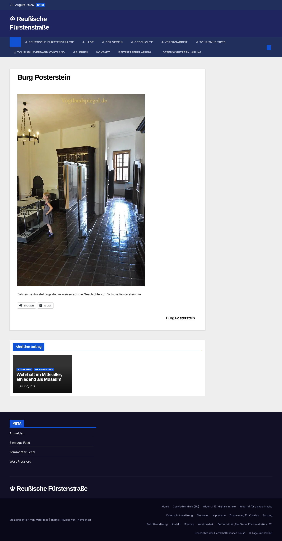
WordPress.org (20, 461)
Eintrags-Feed (20, 443)
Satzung (267, 515)
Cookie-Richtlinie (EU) (186, 506)
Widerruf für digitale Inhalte (219, 506)
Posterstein (24, 369)
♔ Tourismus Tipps (211, 42)
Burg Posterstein (180, 318)
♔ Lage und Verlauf (260, 532)
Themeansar (83, 519)
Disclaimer (203, 515)
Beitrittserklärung (135, 52)
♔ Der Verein (112, 42)
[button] (262, 47)
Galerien (80, 52)
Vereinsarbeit (206, 524)
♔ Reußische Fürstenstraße (49, 42)
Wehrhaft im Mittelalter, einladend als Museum (39, 377)
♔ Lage (88, 42)
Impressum (219, 515)
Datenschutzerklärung (182, 52)
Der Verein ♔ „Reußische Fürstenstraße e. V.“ (245, 524)
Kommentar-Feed (22, 452)
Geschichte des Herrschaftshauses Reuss (220, 532)
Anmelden (17, 433)
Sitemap (189, 524)
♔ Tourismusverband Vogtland (39, 52)
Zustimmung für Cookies (244, 515)
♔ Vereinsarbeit (174, 42)
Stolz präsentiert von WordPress (29, 519)
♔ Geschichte (142, 42)
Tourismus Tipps (44, 369)
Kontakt (103, 52)
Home (165, 506)
